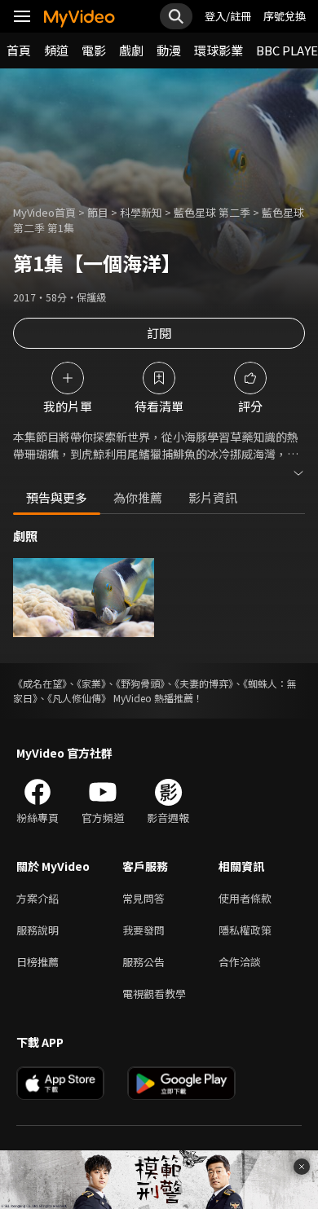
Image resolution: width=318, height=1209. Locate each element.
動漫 (169, 50)
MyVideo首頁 (44, 212)
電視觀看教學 (154, 993)
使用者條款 (245, 898)
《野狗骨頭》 (140, 683)
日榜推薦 (37, 961)
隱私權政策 (245, 930)
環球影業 (218, 50)
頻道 (56, 50)
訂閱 (159, 332)
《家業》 (91, 683)
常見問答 (143, 898)
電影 (94, 50)
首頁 (19, 50)
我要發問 (143, 930)
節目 (97, 212)
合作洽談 (240, 961)
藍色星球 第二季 (212, 212)
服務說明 (37, 930)
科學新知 (141, 212)
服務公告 (143, 961)
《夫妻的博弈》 (203, 683)
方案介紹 (37, 898)
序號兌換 (284, 16)
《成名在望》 (40, 683)
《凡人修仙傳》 (79, 698)
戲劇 (131, 50)
